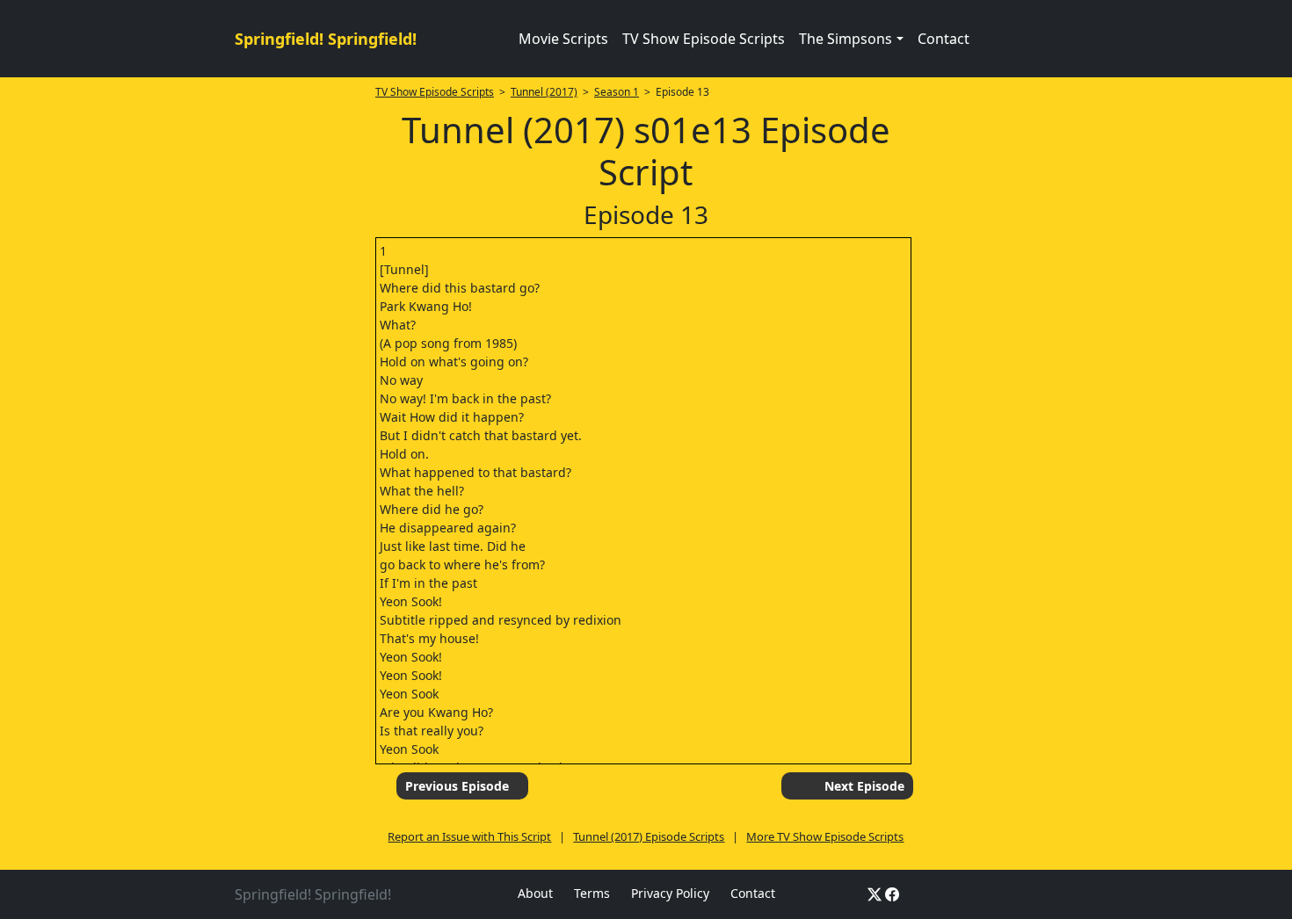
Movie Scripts (563, 38)
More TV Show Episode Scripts (825, 836)
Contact (943, 38)
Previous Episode (457, 786)
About (535, 893)
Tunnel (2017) (544, 91)
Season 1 (616, 91)
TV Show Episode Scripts (703, 38)
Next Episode (864, 786)
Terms (592, 893)
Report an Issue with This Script (469, 836)
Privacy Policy (670, 893)
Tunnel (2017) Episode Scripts (648, 836)
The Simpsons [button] (845, 38)
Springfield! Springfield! (326, 38)
